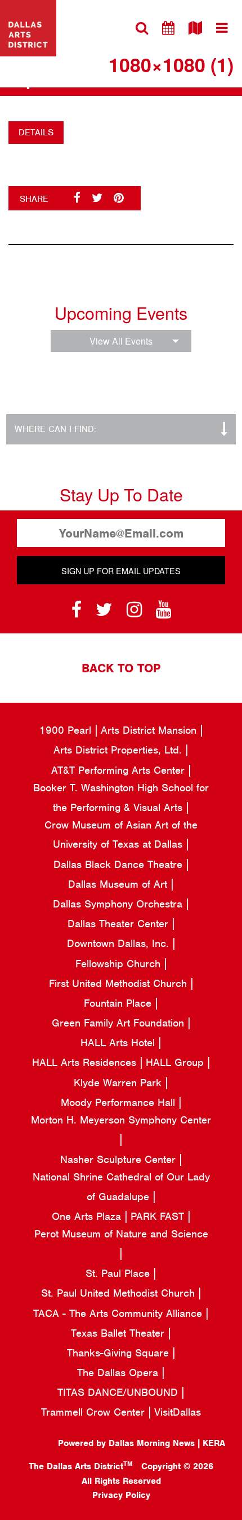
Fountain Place (119, 1003)
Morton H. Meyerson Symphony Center (121, 1119)
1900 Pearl (67, 730)
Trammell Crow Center (94, 1412)
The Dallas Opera (119, 1372)
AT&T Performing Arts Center (119, 770)
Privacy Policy (121, 1495)
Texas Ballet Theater (119, 1333)
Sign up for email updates (121, 570)
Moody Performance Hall (119, 1102)
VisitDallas (177, 1412)
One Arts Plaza (88, 1216)
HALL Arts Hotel (119, 1042)
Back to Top (121, 668)
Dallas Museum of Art (119, 884)
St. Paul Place (119, 1273)
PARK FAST (159, 1216)
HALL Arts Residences (86, 1062)
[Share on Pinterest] (118, 198)
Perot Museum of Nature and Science (121, 1233)
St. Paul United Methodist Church (119, 1293)
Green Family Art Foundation (119, 1022)
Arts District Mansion (150, 730)
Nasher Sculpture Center (119, 1159)
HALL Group (176, 1062)
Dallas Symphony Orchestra (119, 903)
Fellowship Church (119, 963)
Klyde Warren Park (119, 1082)
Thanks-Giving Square (119, 1352)
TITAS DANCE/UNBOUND (119, 1392)
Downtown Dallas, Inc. (119, 943)
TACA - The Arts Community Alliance (119, 1313)
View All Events (121, 340)
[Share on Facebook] (77, 198)
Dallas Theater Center (120, 923)
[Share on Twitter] (97, 198)
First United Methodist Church (119, 983)
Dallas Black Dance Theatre (119, 864)
